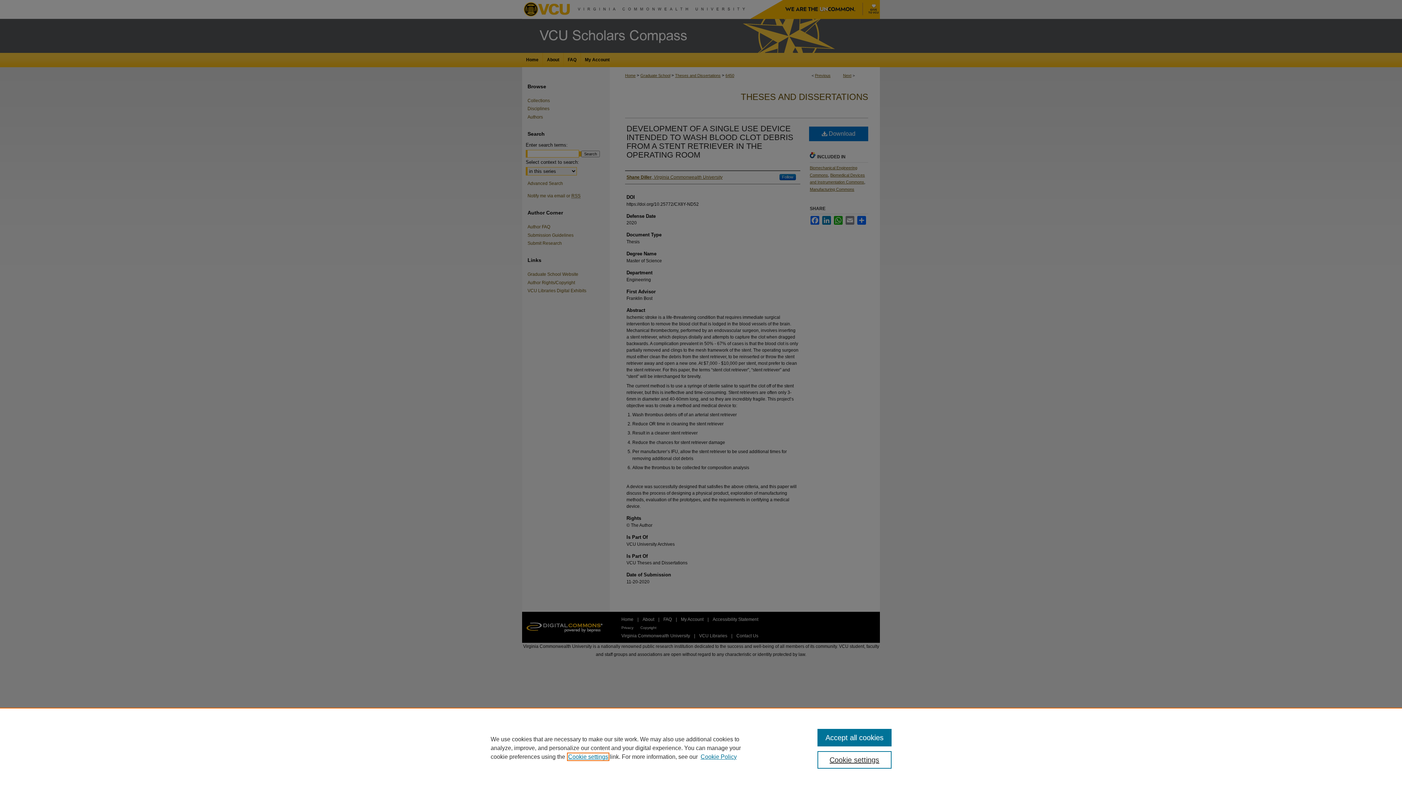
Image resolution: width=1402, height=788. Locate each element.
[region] (701, 748)
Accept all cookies (855, 738)
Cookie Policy (719, 757)
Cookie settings (588, 757)
